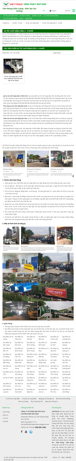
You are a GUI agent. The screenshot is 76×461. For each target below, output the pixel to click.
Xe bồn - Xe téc (37, 16)
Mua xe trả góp (23, 401)
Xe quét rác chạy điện (29, 399)
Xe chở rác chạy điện (13, 399)
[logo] (24, 4)
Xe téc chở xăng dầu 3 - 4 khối (52, 23)
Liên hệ (5, 421)
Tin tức (5, 418)
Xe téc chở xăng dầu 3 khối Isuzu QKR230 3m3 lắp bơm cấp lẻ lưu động (13, 78)
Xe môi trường (25, 16)
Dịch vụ (5, 415)
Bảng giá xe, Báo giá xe (46, 399)
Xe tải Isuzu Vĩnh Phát (10, 16)
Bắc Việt (11, 460)
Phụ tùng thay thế (37, 401)
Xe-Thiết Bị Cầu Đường (51, 16)
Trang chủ (5, 23)
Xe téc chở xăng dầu (32, 23)
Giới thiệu (6, 412)
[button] (44, 11)
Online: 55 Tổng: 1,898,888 (62, 457)
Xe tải (21, 18)
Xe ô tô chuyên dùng (10, 18)
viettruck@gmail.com (42, 424)
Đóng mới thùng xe (51, 401)
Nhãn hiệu (28, 18)
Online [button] (53, 11)
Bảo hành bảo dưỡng (63, 399)
